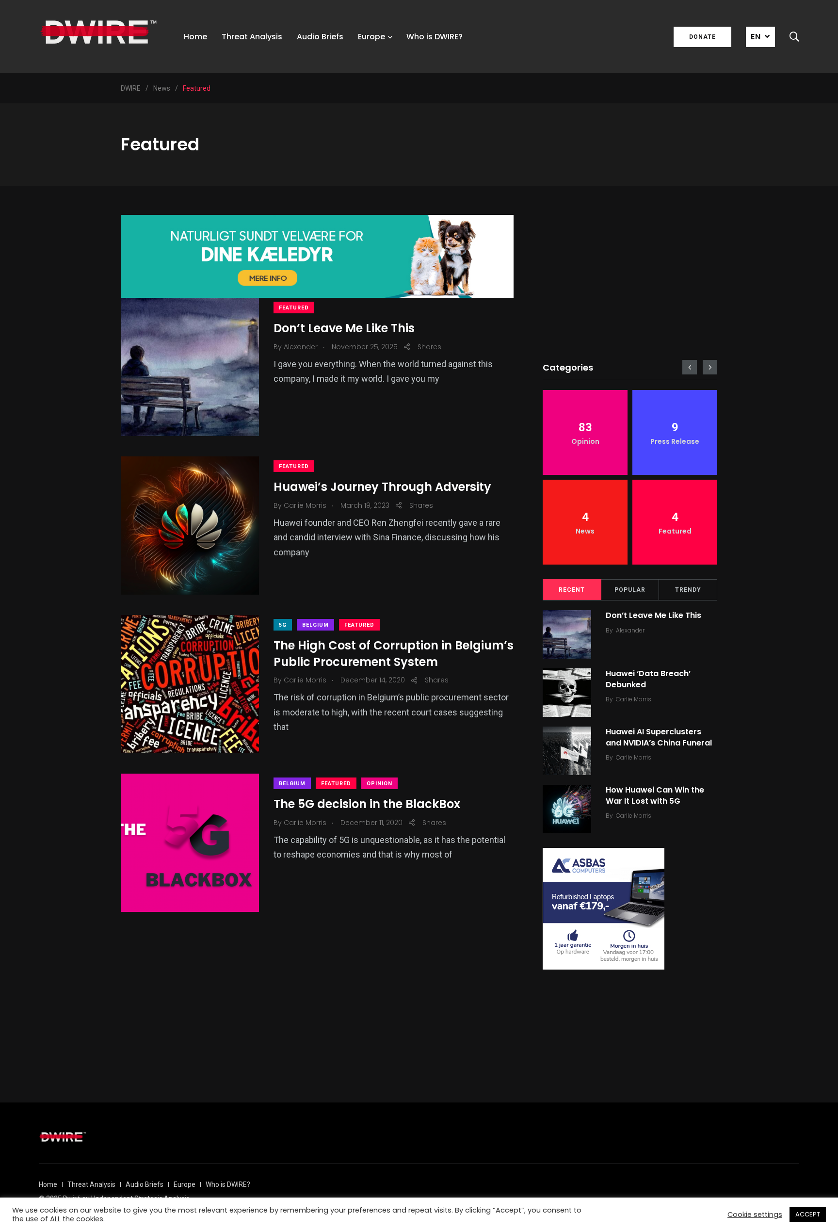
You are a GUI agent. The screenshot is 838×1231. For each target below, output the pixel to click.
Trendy (688, 589)
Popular (629, 589)
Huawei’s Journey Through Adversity (382, 487)
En (756, 36)
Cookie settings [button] (754, 1214)
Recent (572, 589)
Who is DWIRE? (434, 36)
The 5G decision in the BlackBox (367, 804)
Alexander (630, 630)
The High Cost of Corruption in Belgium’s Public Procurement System (394, 654)
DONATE (702, 36)
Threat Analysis (252, 36)
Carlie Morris (633, 699)
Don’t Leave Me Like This (344, 329)
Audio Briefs (320, 36)
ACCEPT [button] (807, 1214)
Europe (371, 36)
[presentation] (689, 367)
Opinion (379, 783)
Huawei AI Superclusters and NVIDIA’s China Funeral (659, 737)
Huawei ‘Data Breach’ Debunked (648, 679)
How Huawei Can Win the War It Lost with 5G (655, 795)
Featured (294, 308)
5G (283, 625)
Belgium (315, 625)
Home (195, 36)
